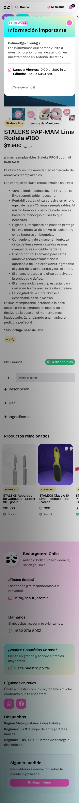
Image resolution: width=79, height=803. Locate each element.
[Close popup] (69, 22)
